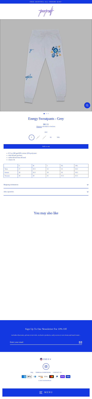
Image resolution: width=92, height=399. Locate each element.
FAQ (32, 372)
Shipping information (11, 184)
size (46, 132)
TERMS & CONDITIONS (43, 372)
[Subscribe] (80, 342)
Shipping (39, 126)
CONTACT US (57, 372)
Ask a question (9, 192)
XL (51, 137)
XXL (58, 137)
